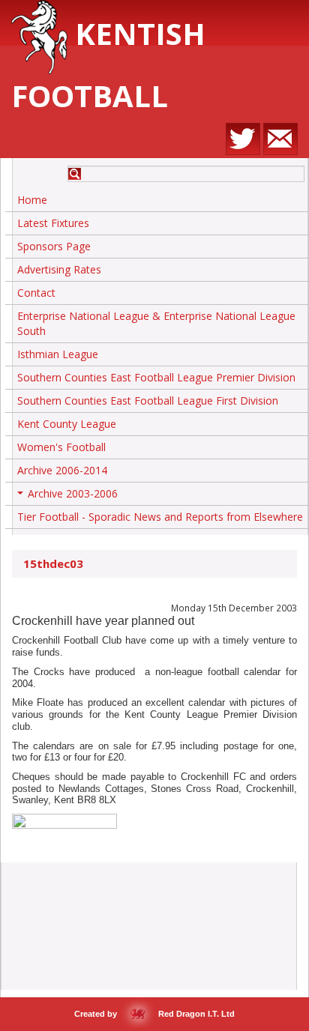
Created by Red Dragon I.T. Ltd (154, 1013)
